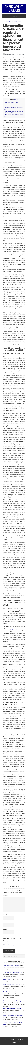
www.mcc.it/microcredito (11, 630)
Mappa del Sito (21, 1041)
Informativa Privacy (7, 1041)
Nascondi (16, 99)
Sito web (5, 929)
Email (5, 922)
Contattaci (14, 1042)
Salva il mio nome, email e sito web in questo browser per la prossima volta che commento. (13, 940)
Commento (6, 896)
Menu (15, 16)
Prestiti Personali (17, 21)
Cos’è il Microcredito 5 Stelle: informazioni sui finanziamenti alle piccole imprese (13, 104)
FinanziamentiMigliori (8, 21)
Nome (5, 915)
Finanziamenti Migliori (14, 8)
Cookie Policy (15, 1041)
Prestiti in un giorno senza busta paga (12, 972)
